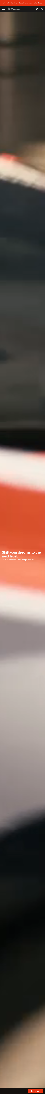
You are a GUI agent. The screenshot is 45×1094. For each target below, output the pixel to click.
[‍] (3, 9)
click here (38, 3)
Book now (35, 1091)
